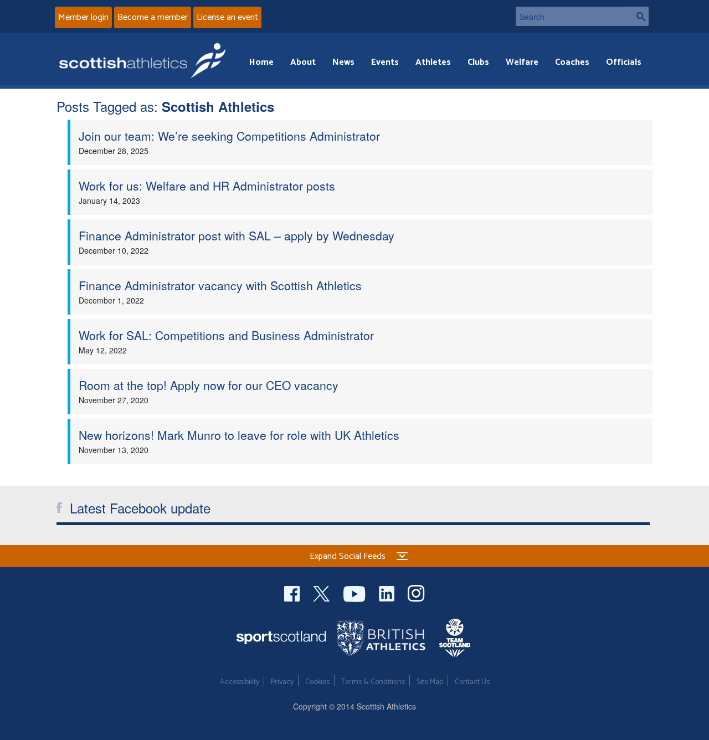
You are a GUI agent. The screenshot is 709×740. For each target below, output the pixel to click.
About (303, 62)
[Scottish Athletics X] (322, 592)
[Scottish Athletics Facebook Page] (293, 592)
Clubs (478, 62)
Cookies (317, 682)
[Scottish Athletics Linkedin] (388, 592)
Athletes (433, 62)
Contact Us (472, 682)
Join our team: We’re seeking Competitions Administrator (229, 135)
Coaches (572, 62)
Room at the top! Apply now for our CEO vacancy (208, 385)
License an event (227, 17)
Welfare (522, 62)
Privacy (282, 682)
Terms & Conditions (373, 682)
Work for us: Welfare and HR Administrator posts (207, 185)
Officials (623, 62)
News (343, 62)
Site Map (430, 682)
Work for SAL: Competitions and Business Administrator (226, 335)
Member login (83, 17)
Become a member (152, 17)
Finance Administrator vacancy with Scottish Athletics (220, 285)
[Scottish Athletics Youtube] (355, 592)
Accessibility (239, 682)
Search (637, 16)
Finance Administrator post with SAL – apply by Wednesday (236, 235)
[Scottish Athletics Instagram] (416, 592)
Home (261, 62)
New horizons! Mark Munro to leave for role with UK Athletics (239, 434)
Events (385, 62)
